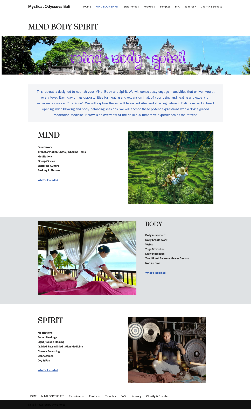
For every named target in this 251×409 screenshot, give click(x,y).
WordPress (58, 404)
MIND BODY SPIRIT (107, 6)
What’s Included (48, 180)
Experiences (131, 6)
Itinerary (190, 6)
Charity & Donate (211, 6)
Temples (165, 6)
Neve (31, 404)
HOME (87, 6)
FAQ (177, 6)
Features (149, 6)
